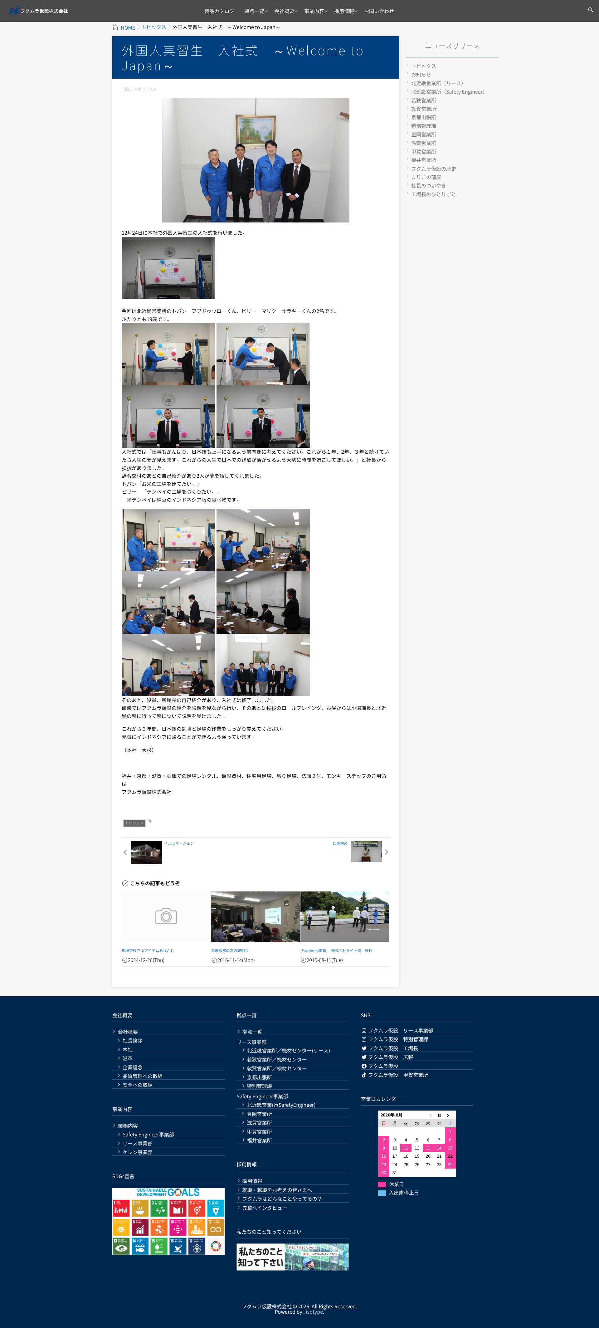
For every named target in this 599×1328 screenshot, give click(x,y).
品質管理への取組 (143, 1076)
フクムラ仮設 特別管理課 (397, 1039)
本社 (128, 1049)
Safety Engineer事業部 (148, 1134)
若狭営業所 (423, 100)
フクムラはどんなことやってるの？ (282, 1198)
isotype (314, 1311)
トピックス (134, 823)
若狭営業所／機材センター (277, 1059)
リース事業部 (138, 1143)
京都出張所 (423, 117)
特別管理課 (423, 125)
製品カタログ (219, 11)
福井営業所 (423, 159)
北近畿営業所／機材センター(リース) (288, 1050)
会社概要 (284, 11)
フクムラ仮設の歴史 (433, 168)
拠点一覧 (254, 11)
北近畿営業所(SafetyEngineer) (281, 1104)
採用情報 (344, 11)
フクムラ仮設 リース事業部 (400, 1030)
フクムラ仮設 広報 (390, 1056)
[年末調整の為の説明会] (255, 916)
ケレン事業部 (138, 1152)
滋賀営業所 (423, 142)
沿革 (128, 1058)
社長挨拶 (133, 1040)
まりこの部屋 (426, 176)
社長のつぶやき (428, 185)
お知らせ (421, 74)
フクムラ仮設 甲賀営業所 (397, 1074)
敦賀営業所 (423, 108)
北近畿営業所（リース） (438, 83)
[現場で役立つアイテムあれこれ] (166, 916)
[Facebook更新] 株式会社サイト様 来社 (336, 950)
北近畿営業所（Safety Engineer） (449, 91)
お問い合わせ (379, 11)
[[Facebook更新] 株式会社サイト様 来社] (344, 916)
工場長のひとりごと (433, 194)
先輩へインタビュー (264, 1207)
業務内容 (128, 1125)
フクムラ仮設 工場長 (392, 1048)
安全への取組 (138, 1084)
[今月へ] (439, 1115)
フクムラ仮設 (382, 1065)
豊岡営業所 (423, 134)
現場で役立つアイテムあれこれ (148, 950)
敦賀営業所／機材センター (277, 1068)
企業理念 (133, 1067)
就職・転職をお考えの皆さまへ (277, 1190)
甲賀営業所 (423, 151)
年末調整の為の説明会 (229, 950)
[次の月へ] (450, 1115)
